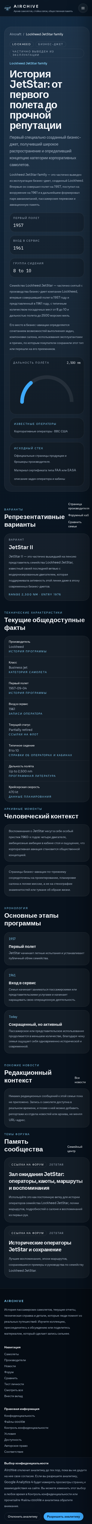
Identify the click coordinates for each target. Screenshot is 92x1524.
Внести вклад (13, 1396)
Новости (10, 1366)
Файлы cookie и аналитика (40, 1500)
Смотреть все (13, 1390)
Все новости (80, 1080)
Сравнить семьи (75, 524)
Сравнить (11, 1378)
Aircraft (15, 34)
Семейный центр (74, 1149)
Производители (15, 1360)
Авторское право (16, 1446)
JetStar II (21, 547)
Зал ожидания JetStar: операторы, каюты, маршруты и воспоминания (46, 1181)
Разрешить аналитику (63, 1516)
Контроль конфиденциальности (26, 1428)
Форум (9, 1372)
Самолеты (11, 1354)
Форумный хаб (78, 515)
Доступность (13, 1440)
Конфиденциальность (19, 1416)
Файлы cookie (14, 1422)
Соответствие (13, 1452)
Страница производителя (78, 506)
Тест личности (14, 1384)
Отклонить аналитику (22, 1516)
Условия (10, 1434)
